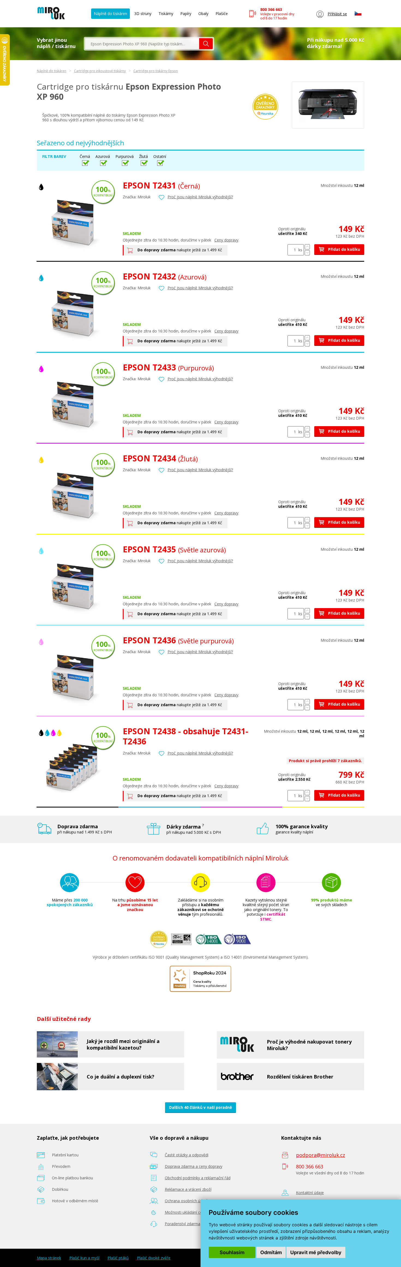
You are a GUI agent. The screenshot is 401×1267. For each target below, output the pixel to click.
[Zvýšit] (307, 246)
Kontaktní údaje (310, 1192)
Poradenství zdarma (182, 1223)
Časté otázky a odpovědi (186, 1154)
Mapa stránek (49, 1258)
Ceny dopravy (226, 240)
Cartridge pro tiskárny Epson (155, 71)
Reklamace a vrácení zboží (188, 1189)
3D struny (142, 13)
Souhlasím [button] (232, 1252)
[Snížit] (307, 252)
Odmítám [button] (271, 1252)
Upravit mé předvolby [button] (316, 1252)
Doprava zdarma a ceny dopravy (193, 1166)
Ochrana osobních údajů (186, 1200)
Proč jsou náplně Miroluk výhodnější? (200, 196)
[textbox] (142, 43)
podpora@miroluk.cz (320, 1155)
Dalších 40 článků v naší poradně (200, 1107)
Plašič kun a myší (84, 1258)
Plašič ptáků (118, 1258)
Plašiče (222, 13)
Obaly (203, 13)
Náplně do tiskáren (110, 13)
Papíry (185, 13)
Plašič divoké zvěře (153, 1258)
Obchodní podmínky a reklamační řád (198, 1177)
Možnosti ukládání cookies (188, 1212)
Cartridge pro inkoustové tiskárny (100, 71)
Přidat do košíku (343, 249)
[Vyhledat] (206, 43)
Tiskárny (165, 13)
